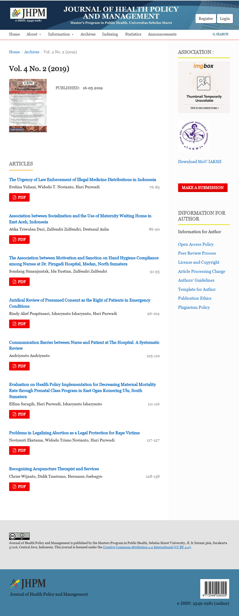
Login (225, 18)
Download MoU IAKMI (199, 161)
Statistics (133, 34)
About (32, 34)
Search (221, 34)
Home (14, 34)
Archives (88, 34)
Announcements (162, 34)
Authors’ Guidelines (196, 280)
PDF (21, 197)
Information (59, 34)
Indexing (110, 34)
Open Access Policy (196, 244)
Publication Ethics (194, 298)
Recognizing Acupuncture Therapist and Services (54, 468)
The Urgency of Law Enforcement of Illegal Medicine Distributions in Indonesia (82, 179)
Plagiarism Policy (194, 307)
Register (206, 18)
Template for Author (197, 289)
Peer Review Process (197, 253)
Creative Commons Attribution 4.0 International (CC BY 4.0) (147, 547)
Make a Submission (203, 187)
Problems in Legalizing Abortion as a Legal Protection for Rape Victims (74, 432)
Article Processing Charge (201, 271)
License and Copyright (198, 262)
